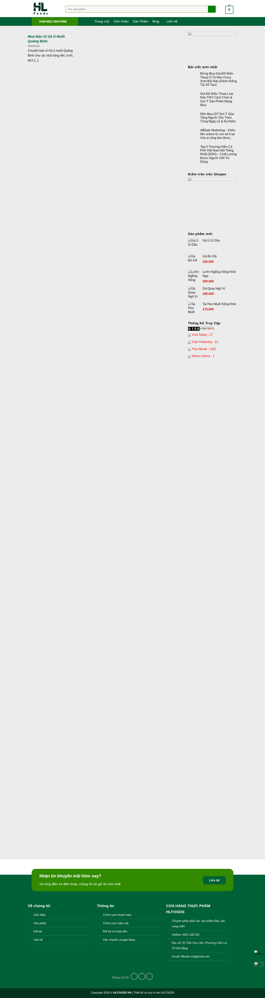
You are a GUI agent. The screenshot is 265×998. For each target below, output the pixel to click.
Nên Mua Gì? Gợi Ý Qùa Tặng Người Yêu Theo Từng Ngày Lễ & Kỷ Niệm (218, 117)
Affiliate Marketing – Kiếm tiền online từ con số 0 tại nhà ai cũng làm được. (217, 134)
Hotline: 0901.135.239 (185, 934)
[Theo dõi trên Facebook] (134, 976)
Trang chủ (101, 21)
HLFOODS (167, 992)
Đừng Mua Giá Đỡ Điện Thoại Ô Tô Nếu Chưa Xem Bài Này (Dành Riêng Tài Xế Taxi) (218, 79)
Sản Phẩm (140, 21)
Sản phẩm (40, 923)
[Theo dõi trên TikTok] (149, 976)
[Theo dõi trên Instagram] (141, 976)
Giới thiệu (121, 21)
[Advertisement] (212, 423)
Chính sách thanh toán (117, 914)
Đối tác (38, 931)
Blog (155, 21)
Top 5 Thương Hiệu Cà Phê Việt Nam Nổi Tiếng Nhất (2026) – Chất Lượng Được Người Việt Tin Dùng (218, 154)
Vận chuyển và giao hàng (119, 939)
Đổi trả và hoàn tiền (115, 931)
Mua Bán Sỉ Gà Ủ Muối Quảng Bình (46, 39)
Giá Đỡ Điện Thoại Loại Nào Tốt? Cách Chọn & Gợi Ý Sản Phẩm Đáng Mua (216, 99)
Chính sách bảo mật (115, 923)
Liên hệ (171, 21)
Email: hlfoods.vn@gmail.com (191, 956)
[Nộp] (211, 9)
